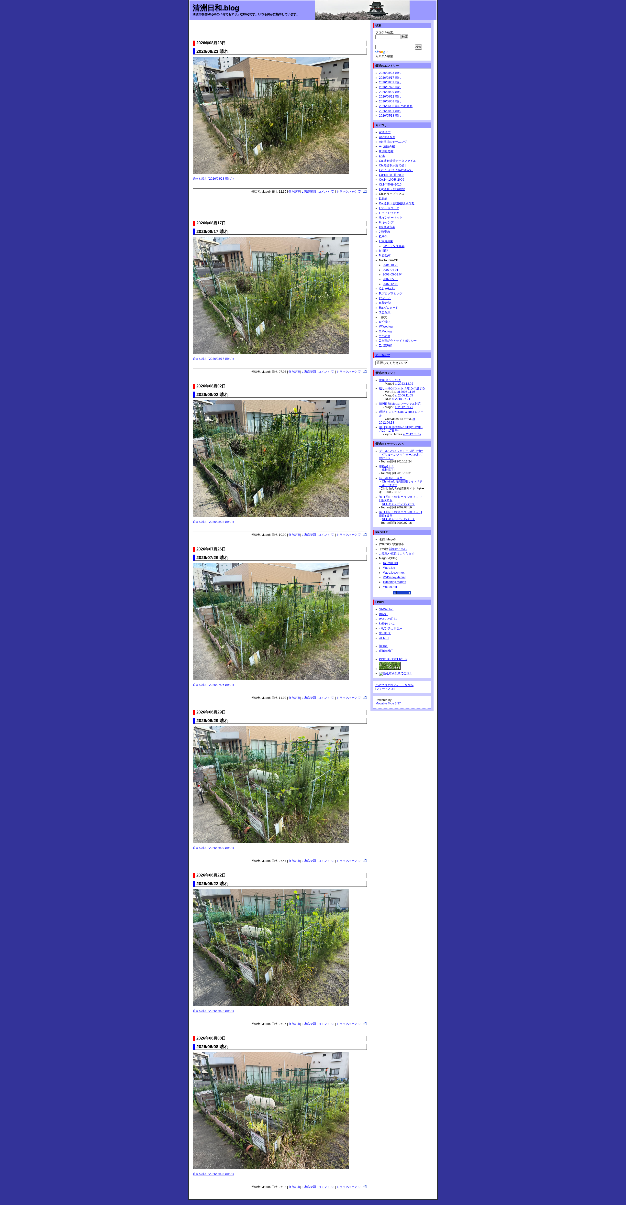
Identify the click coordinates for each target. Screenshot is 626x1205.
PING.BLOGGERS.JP (393, 659)
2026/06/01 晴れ (390, 111)
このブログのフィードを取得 (394, 685)
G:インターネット (390, 217)
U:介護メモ (386, 322)
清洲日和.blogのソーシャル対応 (400, 403)
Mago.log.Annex (393, 572)
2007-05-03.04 (392, 274)
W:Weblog (386, 326)
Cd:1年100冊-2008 (391, 175)
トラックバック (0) (348, 191)
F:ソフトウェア (389, 213)
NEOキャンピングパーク (398, 504)
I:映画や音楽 (387, 227)
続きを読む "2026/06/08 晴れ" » (213, 1174)
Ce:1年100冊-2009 (391, 179)
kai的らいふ (387, 623)
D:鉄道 (383, 198)
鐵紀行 (383, 614)
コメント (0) (326, 191)
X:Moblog (385, 331)
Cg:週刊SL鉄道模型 (392, 189)
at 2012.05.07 (412, 434)
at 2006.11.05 (406, 392)
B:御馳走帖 (386, 151)
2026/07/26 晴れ (390, 87)
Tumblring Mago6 (394, 582)
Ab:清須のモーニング (393, 141)
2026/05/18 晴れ (390, 115)
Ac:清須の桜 (387, 146)
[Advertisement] (280, 30)
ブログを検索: (384, 32)
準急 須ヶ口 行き (390, 380)
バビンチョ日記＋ (390, 628)
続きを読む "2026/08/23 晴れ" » (213, 178)
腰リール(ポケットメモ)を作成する (402, 388)
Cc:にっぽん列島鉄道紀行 (396, 170)
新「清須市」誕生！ (392, 478)
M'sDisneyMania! (394, 577)
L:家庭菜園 (309, 191)
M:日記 (383, 250)
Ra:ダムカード (388, 307)
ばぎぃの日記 (388, 619)
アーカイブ (382, 355)
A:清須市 (385, 132)
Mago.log (389, 568)
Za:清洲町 (385, 345)
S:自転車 (385, 312)
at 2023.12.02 (404, 383)
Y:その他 (384, 336)
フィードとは (385, 688)
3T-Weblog (386, 609)
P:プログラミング (390, 293)
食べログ (385, 633)
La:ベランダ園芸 (393, 246)
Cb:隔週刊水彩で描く (393, 165)
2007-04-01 (390, 270)
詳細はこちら (398, 549)
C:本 (382, 156)
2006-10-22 (390, 265)
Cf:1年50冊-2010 (390, 184)
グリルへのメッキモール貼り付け (401, 451)
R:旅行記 (385, 303)
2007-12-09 (390, 284)
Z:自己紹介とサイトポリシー (398, 340)
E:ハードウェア (389, 208)
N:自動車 (385, 255)
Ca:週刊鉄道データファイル (397, 161)
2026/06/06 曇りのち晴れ (396, 106)
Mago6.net (390, 587)
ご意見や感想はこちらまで (396, 553)
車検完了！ (386, 466)
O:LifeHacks (387, 288)
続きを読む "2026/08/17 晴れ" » (213, 359)
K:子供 (383, 236)
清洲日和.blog (216, 8)
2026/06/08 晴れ (390, 101)
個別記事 (294, 191)
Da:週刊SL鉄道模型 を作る (396, 203)
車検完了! (388, 469)
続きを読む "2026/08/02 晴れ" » (213, 522)
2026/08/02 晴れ (390, 82)
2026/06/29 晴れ (390, 92)
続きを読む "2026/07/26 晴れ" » (213, 685)
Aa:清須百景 (387, 137)
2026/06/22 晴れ (390, 96)
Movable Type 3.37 (388, 703)
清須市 (383, 646)
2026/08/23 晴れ (390, 73)
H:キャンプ (386, 222)
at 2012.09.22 (404, 407)
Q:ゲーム (385, 298)
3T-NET (384, 638)
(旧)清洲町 (386, 651)
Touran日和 (390, 563)
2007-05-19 (390, 279)
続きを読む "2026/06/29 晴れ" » (213, 848)
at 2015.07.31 (401, 399)
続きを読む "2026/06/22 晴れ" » (213, 1011)
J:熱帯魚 (384, 231)
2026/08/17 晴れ (390, 77)
